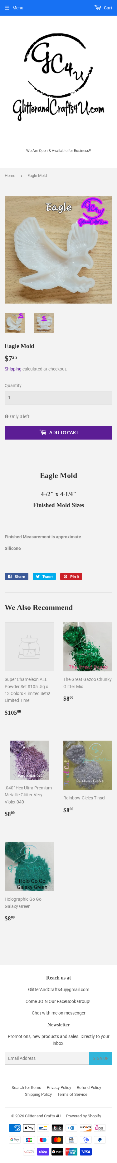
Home (10, 175)
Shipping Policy (38, 1094)
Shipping (13, 368)
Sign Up (100, 1058)
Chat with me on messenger (58, 1012)
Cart (107, 7)
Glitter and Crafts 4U (43, 1116)
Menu (17, 7)
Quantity (13, 385)
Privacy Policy (59, 1087)
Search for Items (26, 1087)
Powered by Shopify (83, 1116)
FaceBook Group (73, 1001)
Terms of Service (72, 1094)
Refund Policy (89, 1087)
